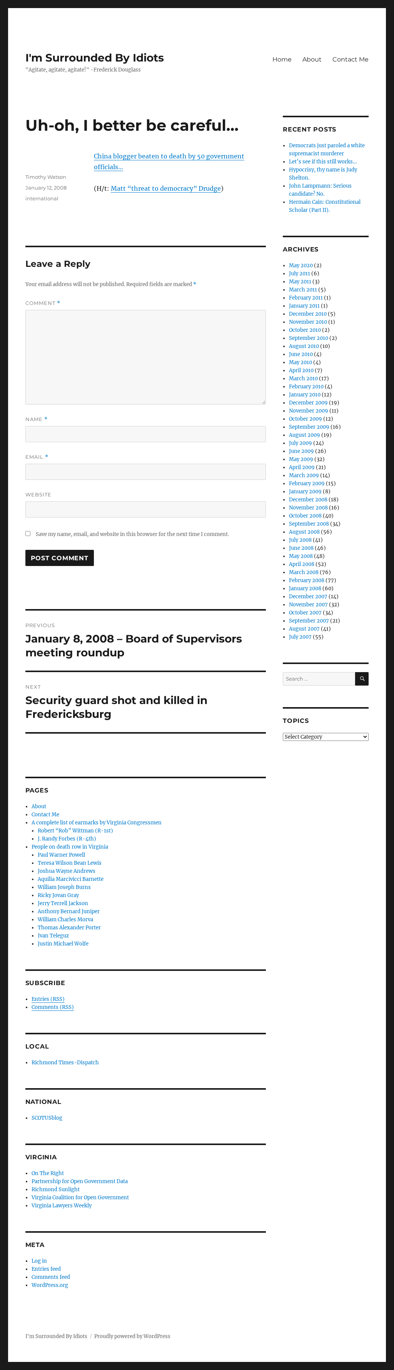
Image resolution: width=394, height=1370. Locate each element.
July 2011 (299, 273)
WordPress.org (50, 1285)
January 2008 (305, 588)
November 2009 (308, 411)
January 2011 (304, 306)
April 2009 (302, 467)
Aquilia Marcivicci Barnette (71, 879)
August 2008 (304, 532)
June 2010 (301, 354)
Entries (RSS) (48, 999)
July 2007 (300, 637)
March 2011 (303, 289)
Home (282, 59)
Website (38, 494)
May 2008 (301, 556)
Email (36, 457)
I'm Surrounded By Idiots (94, 57)
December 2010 (308, 314)
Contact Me (350, 59)
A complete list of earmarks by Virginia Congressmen (97, 822)
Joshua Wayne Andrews (66, 871)
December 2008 (308, 499)
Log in (39, 1261)
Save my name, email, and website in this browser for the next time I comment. (132, 534)
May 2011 (300, 281)
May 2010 (300, 362)
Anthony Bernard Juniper (69, 911)
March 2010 (303, 378)
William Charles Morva (65, 919)
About (312, 59)
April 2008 (301, 564)
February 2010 (306, 386)
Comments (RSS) (53, 1007)
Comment (42, 303)
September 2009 (309, 427)
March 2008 (304, 572)
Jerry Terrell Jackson (63, 903)
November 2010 (308, 322)
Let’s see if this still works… (323, 161)
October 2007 (305, 612)
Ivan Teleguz (53, 935)
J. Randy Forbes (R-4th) (67, 839)
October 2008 (305, 516)
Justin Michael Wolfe (63, 944)
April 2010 (301, 370)
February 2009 (307, 483)
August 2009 (304, 435)
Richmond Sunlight (56, 1189)
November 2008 (308, 507)
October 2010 (305, 330)
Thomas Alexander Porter (69, 927)
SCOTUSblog (47, 1118)
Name (36, 419)
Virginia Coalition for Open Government (80, 1197)
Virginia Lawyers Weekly (62, 1205)
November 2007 (308, 604)
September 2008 (309, 524)
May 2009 (301, 459)
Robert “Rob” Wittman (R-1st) (75, 830)
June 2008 (301, 548)
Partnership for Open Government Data (80, 1181)
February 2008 (306, 580)
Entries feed (46, 1269)
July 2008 (300, 540)
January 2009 (305, 491)
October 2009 (305, 419)
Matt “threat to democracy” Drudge (166, 188)
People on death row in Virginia (70, 847)
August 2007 (304, 629)
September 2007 (309, 621)
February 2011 (306, 298)
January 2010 (305, 394)
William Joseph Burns (64, 887)
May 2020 (301, 265)
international (41, 198)
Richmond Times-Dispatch (65, 1062)
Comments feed (51, 1277)
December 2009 (308, 403)
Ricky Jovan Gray (58, 895)
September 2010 (308, 338)
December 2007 (308, 596)
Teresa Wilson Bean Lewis (70, 863)
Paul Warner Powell (61, 855)
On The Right (48, 1173)
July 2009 (300, 443)
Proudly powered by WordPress (132, 1336)
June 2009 (301, 451)
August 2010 (304, 346)
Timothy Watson (45, 177)
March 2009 (304, 475)
